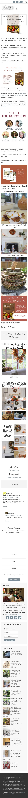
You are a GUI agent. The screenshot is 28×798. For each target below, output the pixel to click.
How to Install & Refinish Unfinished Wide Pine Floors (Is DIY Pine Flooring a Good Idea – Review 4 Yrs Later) (12, 742)
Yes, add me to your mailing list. (14, 575)
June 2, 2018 (13, 667)
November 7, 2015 (6, 747)
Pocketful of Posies (8, 105)
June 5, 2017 (13, 694)
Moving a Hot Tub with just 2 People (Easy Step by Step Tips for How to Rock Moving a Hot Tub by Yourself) (12, 711)
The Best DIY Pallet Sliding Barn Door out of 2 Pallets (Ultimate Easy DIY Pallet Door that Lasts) (12, 754)
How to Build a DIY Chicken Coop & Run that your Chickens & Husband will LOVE (16, 654)
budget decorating (12, 477)
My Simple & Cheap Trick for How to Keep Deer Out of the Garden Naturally (15, 673)
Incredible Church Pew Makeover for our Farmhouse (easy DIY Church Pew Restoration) (15, 683)
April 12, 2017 (5, 726)
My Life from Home (19, 95)
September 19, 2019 (7, 658)
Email (14, 561)
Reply (5, 506)
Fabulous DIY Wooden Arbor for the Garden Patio (15, 692)
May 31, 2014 (13, 767)
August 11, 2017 (6, 677)
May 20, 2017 (13, 704)
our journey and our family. (12, 614)
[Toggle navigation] (2, 2)
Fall (20, 477)
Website (14, 568)
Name (14, 554)
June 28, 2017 (5, 687)
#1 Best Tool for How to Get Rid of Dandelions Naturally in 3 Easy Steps (16, 722)
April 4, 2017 (5, 736)
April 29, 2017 (5, 716)
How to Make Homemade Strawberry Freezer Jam (14, 764)
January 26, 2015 (6, 759)
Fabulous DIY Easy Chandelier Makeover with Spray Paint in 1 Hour (15, 732)
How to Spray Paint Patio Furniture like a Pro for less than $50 (16, 701)
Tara (9, 513)
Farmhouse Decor (14, 470)
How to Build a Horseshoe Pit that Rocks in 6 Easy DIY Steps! (16, 664)
